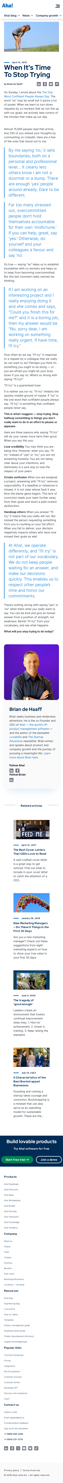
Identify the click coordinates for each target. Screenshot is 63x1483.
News (26, 15)
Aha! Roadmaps (11, 1184)
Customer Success (13, 1377)
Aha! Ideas (9, 1195)
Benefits (8, 1268)
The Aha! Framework (13, 1355)
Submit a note (10, 1412)
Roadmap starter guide (14, 1330)
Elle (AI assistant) (12, 1371)
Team (6, 1252)
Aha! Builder (9, 1206)
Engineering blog (12, 1303)
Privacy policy (11, 1470)
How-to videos (11, 1314)
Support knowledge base (15, 1341)
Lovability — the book (14, 1284)
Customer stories (12, 1382)
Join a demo (48, 1159)
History (7, 1246)
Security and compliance (15, 1393)
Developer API (10, 1388)
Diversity (8, 1263)
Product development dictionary (19, 1336)
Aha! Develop (10, 1211)
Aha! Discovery (11, 1189)
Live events (9, 1309)
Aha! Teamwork (11, 1216)
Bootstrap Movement (14, 1279)
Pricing (7, 1360)
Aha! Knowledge (11, 1222)
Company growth (47, 15)
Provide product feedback (16, 1423)
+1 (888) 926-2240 (13, 1434)
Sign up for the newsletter (16, 1428)
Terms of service (31, 1470)
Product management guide (17, 1325)
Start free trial (15, 1159)
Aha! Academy (11, 1227)
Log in (7, 1398)
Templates (9, 1320)
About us (8, 1241)
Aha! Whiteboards (12, 1200)
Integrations (9, 1366)
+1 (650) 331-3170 (13, 1439)
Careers (7, 1257)
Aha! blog (10, 15)
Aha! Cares (9, 1273)
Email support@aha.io (14, 1417)
